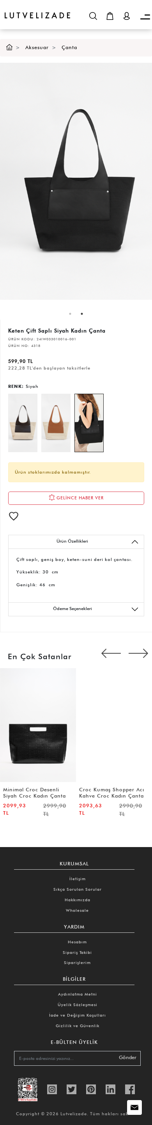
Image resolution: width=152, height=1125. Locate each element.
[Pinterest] (91, 1089)
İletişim (77, 878)
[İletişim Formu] (134, 1107)
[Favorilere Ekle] (13, 516)
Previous (111, 654)
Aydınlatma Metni (77, 994)
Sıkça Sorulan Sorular (77, 889)
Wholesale (77, 910)
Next (138, 654)
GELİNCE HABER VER (79, 497)
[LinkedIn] (110, 1089)
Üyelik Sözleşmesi (77, 1004)
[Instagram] (52, 1089)
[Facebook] (130, 1089)
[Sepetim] (110, 16)
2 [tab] (82, 314)
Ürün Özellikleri (72, 541)
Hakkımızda (77, 899)
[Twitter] (71, 1089)
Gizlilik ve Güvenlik (77, 1025)
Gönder (127, 1057)
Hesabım (77, 941)
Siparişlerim (77, 962)
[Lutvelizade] (35, 9)
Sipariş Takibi (77, 952)
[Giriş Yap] (127, 16)
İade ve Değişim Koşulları (77, 1015)
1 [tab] (70, 314)
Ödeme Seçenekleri (72, 608)
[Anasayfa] (9, 47)
